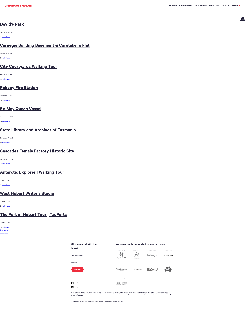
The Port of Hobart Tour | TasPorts (33, 214)
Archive (211, 5)
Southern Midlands (185, 5)
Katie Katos (6, 37)
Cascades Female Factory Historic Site (37, 151)
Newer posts (4, 233)
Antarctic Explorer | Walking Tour (32, 172)
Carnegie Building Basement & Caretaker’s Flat (45, 45)
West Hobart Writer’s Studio (27, 193)
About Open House (201, 5)
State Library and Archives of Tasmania (38, 129)
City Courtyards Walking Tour (28, 66)
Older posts (4, 230)
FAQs (218, 5)
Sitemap (120, 301)
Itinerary (235, 5)
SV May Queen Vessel (20, 108)
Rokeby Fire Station (19, 87)
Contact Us (225, 5)
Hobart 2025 (173, 5)
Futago (115, 301)
